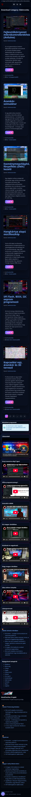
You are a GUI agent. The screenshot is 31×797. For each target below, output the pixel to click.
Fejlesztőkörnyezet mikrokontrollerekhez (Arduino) (17, 34)
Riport (6, 684)
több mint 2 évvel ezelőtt (13, 340)
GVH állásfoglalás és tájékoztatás (14, 754)
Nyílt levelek (8, 680)
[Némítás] (24, 476)
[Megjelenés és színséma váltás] (13, 4)
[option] (15, 447)
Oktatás (7, 682)
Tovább (8, 70)
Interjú (7, 674)
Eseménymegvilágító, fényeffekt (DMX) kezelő (17, 166)
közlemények (8, 678)
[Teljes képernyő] (27, 476)
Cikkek (7, 668)
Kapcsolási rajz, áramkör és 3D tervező (13, 365)
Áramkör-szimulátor (10, 103)
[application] (15, 470)
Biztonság (7, 666)
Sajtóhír (7, 686)
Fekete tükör (8, 672)
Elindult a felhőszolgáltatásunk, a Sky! (15, 752)
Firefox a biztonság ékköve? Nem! (14, 724)
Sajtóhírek (6, 737)
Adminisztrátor (12, 41)
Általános (7, 664)
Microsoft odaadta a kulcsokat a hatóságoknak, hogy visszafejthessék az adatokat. (15, 455)
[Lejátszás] (4, 476)
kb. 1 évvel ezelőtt (11, 140)
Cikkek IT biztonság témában (11, 707)
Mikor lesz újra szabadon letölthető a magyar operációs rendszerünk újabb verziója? (15, 643)
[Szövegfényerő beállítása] (3, 794)
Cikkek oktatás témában (10, 630)
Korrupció (8, 676)
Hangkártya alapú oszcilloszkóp (15, 233)
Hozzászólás (10, 75)
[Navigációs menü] (20, 4)
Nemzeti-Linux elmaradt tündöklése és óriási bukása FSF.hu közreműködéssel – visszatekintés (16, 773)
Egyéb (6, 670)
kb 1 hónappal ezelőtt (12, 77)
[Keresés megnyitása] (17, 4)
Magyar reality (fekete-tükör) (11, 764)
